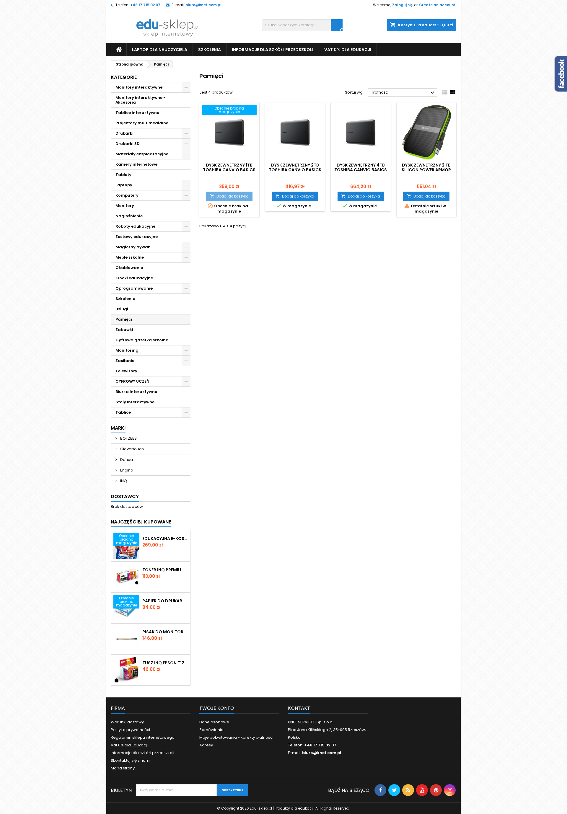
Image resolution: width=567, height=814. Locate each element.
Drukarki (124, 133)
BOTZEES (128, 438)
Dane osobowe (214, 722)
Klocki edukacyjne (134, 278)
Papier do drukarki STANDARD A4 (165, 600)
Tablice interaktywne (137, 112)
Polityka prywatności (130, 730)
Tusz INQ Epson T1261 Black (165, 662)
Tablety (123, 174)
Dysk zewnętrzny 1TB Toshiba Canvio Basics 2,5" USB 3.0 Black (229, 169)
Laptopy (123, 185)
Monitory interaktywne (138, 87)
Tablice (123, 412)
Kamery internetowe (136, 164)
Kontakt (299, 708)
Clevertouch (131, 449)
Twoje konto (216, 708)
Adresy (206, 745)
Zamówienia (211, 730)
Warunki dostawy (127, 722)
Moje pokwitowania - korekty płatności (236, 737)
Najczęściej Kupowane (141, 521)
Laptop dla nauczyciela (159, 50)
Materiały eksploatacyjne (141, 154)
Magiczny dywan (133, 247)
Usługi (121, 309)
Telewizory (126, 371)
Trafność (403, 92)
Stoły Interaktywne (134, 402)
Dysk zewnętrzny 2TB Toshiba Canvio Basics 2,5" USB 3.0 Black (295, 169)
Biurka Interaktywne (136, 391)
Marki (118, 428)
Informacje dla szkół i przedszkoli (272, 50)
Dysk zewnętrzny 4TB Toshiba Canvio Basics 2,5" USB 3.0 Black (360, 169)
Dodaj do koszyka (229, 196)
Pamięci (123, 319)
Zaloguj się (402, 4)
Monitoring (127, 350)
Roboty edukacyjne (135, 226)
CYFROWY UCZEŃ (132, 381)
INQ (123, 481)
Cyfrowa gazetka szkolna (142, 340)
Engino (126, 470)
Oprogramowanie (134, 288)
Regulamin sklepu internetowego (143, 737)
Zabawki (124, 329)
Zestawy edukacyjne (136, 236)
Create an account (437, 4)
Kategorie (124, 77)
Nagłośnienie (129, 216)
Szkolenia (209, 50)
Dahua (126, 459)
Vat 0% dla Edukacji (347, 50)
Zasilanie (124, 360)
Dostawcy (125, 496)
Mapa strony (123, 768)
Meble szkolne (129, 257)
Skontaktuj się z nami (130, 760)
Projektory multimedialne (141, 123)
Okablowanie (129, 267)
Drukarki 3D (127, 143)
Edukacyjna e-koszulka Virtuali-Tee (165, 538)
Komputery (127, 195)
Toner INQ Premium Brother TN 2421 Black (165, 569)
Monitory (124, 205)
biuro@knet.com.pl (203, 4)
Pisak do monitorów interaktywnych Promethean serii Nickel (165, 631)
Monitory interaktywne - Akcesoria (140, 100)
